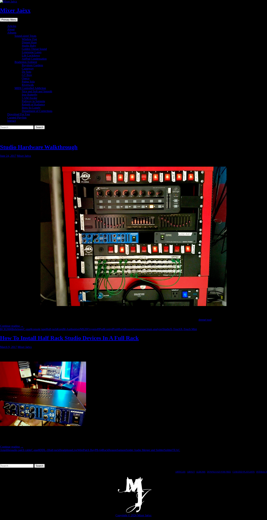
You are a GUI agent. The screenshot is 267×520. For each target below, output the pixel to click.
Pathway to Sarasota (33, 101)
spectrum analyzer (152, 329)
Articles (11, 26)
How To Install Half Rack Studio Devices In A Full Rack (69, 338)
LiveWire (77, 450)
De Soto (26, 71)
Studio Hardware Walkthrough (39, 147)
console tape (39, 329)
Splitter (168, 450)
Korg (60, 329)
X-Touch (175, 329)
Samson (137, 329)
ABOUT (191, 472)
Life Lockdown (31, 55)
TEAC (176, 450)
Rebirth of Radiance (33, 104)
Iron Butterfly (29, 94)
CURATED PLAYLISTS (243, 472)
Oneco (25, 78)
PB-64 (98, 450)
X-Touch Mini (188, 329)
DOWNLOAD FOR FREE (219, 472)
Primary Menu (8, 19)
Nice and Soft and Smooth (37, 91)
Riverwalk (28, 84)
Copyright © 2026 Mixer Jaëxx (133, 515)
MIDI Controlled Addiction (30, 88)
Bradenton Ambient (26, 62)
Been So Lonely (31, 107)
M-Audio (68, 329)
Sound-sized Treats (25, 35)
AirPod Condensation (34, 58)
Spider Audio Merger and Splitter (145, 450)
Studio (166, 329)
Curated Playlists (17, 117)
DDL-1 (44, 450)
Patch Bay (89, 450)
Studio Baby (29, 45)
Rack (121, 329)
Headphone (65, 450)
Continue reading (11, 325)
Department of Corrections (37, 111)
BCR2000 (6, 329)
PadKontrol (106, 329)
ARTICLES (180, 472)
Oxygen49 (93, 329)
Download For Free (18, 114)
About (11, 29)
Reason (128, 329)
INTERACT (261, 472)
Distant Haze (29, 42)
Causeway (28, 68)
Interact (11, 120)
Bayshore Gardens (32, 65)
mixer (77, 329)
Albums (11, 32)
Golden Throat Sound (34, 48)
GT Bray (27, 75)
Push (115, 329)
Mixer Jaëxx (15, 10)
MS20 (83, 329)
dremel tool (205, 319)
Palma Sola (28, 81)
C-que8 (27, 329)
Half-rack (51, 329)
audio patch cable (21, 450)
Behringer (17, 329)
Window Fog (29, 39)
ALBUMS (200, 472)
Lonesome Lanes (31, 52)
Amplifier (5, 450)
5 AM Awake (29, 97)
